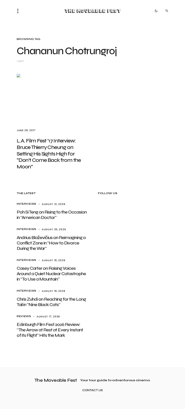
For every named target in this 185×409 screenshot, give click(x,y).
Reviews (24, 316)
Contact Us (92, 390)
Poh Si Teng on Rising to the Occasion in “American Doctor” (52, 214)
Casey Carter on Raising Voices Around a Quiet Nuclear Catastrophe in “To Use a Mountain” (51, 273)
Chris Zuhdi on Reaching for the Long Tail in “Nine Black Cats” (51, 301)
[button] (19, 11)
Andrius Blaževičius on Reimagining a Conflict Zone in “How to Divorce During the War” (51, 243)
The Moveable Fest (93, 11)
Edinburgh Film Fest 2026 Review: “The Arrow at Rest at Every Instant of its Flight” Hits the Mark (50, 330)
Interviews (26, 203)
